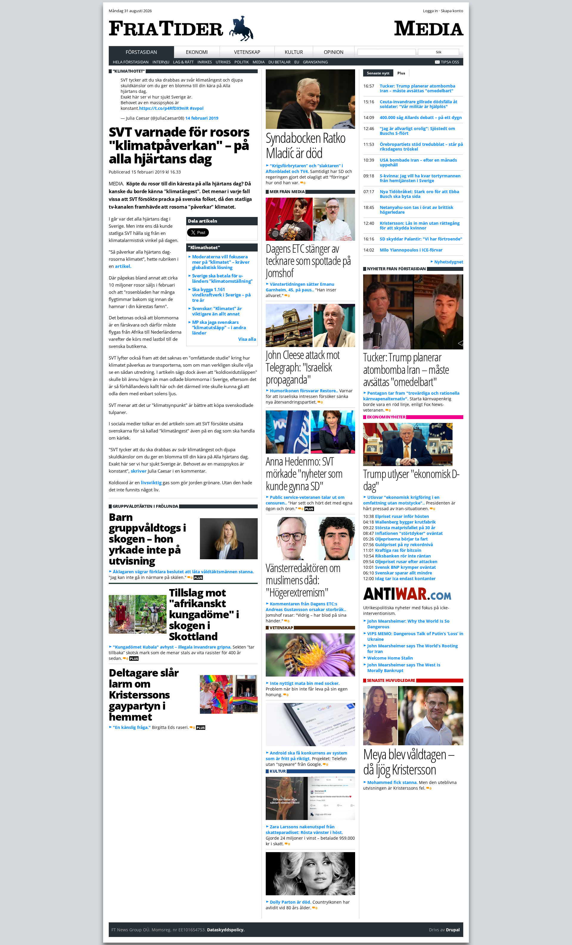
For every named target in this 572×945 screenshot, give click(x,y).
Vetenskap (247, 52)
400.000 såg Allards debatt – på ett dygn (421, 117)
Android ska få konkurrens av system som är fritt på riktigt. (306, 755)
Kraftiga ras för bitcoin (398, 550)
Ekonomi (197, 52)
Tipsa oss (450, 62)
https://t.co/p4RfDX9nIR (164, 108)
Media (259, 62)
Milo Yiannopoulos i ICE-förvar (411, 250)
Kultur (294, 52)
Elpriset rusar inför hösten (402, 516)
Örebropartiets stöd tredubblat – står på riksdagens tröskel (421, 146)
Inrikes (205, 62)
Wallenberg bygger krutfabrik (405, 522)
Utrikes (223, 62)
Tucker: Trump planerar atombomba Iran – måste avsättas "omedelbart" (417, 88)
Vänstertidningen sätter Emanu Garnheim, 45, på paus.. (300, 287)
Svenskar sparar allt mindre (403, 573)
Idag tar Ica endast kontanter (405, 578)
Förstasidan (141, 52)
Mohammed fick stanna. (392, 782)
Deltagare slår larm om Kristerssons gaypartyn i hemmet (143, 694)
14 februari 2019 (201, 118)
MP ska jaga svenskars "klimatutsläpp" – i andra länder (219, 327)
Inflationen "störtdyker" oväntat (409, 533)
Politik (241, 62)
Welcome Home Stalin (390, 658)
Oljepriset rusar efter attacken (406, 561)
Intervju (161, 62)
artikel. (123, 266)
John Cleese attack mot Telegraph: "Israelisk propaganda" (303, 366)
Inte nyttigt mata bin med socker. (305, 683)
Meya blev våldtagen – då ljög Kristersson (408, 761)
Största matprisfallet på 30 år (405, 527)
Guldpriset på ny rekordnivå (404, 544)
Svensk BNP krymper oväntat (405, 567)
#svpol (196, 108)
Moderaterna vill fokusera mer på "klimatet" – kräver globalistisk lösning (220, 262)
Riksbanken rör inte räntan (403, 556)
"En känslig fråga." (132, 727)
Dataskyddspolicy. (226, 929)
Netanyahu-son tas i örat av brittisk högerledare (416, 209)
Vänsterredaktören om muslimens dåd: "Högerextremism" (303, 580)
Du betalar (279, 62)
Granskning (315, 62)
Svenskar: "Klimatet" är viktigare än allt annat (217, 311)
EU (296, 62)
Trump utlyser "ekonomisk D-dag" (411, 479)
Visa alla (247, 339)
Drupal (453, 929)
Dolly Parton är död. (290, 902)
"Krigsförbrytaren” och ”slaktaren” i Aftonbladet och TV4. (304, 168)
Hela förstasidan (131, 62)
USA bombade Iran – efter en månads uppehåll (418, 162)
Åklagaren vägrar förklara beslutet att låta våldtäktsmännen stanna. (183, 571)
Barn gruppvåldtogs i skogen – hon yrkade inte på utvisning (147, 539)
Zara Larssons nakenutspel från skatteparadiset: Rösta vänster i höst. (304, 829)
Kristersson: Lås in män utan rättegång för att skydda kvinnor (420, 225)
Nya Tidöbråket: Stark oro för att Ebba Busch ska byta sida (419, 194)
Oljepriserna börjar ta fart (401, 539)
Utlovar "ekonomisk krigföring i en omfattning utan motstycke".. (401, 500)
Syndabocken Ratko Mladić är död (305, 145)
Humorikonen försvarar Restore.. (304, 390)
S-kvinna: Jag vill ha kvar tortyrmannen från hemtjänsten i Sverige (420, 178)
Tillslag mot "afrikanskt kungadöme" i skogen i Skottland (204, 614)
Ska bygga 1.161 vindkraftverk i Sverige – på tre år (221, 294)
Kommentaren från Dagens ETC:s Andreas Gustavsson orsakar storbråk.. (306, 606)
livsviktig (152, 482)
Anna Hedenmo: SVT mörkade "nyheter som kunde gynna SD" (304, 473)
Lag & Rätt (183, 62)
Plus (401, 73)
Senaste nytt (380, 73)
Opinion (333, 52)
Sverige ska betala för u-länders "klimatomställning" (222, 278)
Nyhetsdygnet (448, 262)
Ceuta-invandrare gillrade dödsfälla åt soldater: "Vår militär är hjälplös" (418, 104)
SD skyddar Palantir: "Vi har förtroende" (421, 239)
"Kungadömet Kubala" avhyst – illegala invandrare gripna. (172, 647)
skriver (139, 471)
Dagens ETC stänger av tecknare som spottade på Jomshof (308, 260)
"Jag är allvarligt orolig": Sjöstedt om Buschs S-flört (417, 131)
